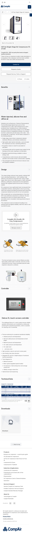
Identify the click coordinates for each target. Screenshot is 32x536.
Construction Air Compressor (11, 470)
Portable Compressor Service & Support (14, 488)
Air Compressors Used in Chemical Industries (15, 478)
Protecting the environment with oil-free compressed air (13, 473)
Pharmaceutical (7, 476)
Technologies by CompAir (10, 496)
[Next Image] (28, 24)
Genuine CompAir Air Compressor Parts (13, 486)
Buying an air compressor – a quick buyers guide (16, 454)
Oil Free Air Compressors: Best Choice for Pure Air (15, 459)
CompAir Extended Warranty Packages (13, 490)
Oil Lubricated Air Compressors (11, 456)
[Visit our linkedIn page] (10, 503)
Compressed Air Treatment (10, 464)
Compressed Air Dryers (9, 462)
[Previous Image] (3, 24)
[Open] (29, 7)
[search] (29, 2)
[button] (16, 87)
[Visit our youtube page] (14, 503)
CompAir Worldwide (8, 498)
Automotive (6, 480)
